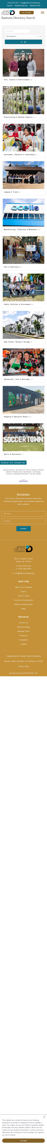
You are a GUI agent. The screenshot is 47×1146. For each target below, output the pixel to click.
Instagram (23, 640)
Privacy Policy (23, 666)
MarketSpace (27, 472)
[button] (42, 12)
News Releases (20, 470)
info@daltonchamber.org (30, 3)
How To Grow (23, 596)
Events (23, 592)
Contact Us (23, 623)
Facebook (24, 636)
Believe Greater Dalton (23, 604)
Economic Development (23, 600)
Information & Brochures (21, 474)
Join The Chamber (26, 12)
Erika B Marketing (34, 656)
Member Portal (35, 6)
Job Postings (36, 472)
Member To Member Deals (14, 472)
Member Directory (21, 6)
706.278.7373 (12, 3)
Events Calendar (31, 470)
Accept (23, 1140)
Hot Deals (41, 470)
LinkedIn (23, 644)
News (23, 609)
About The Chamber (23, 587)
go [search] (25, 42)
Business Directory (9, 470)
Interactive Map (23, 627)
